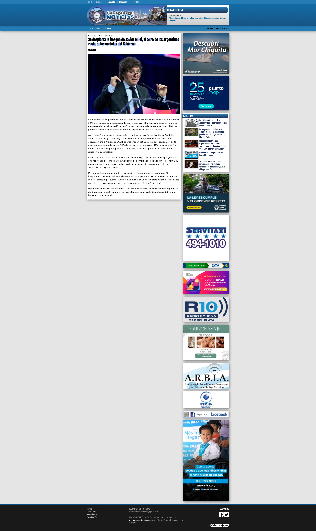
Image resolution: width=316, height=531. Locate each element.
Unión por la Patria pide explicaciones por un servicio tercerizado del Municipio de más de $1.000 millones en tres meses (212, 145)
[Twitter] (226, 516)
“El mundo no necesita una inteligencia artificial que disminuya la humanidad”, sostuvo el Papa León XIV (213, 165)
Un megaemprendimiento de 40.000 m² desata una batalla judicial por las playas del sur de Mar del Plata (212, 133)
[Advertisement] (77, 70)
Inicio (90, 2)
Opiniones (99, 2)
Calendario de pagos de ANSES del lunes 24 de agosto (212, 153)
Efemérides (111, 2)
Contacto (136, 2)
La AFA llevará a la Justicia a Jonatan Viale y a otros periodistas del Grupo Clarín (213, 123)
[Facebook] (221, 516)
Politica (99, 28)
